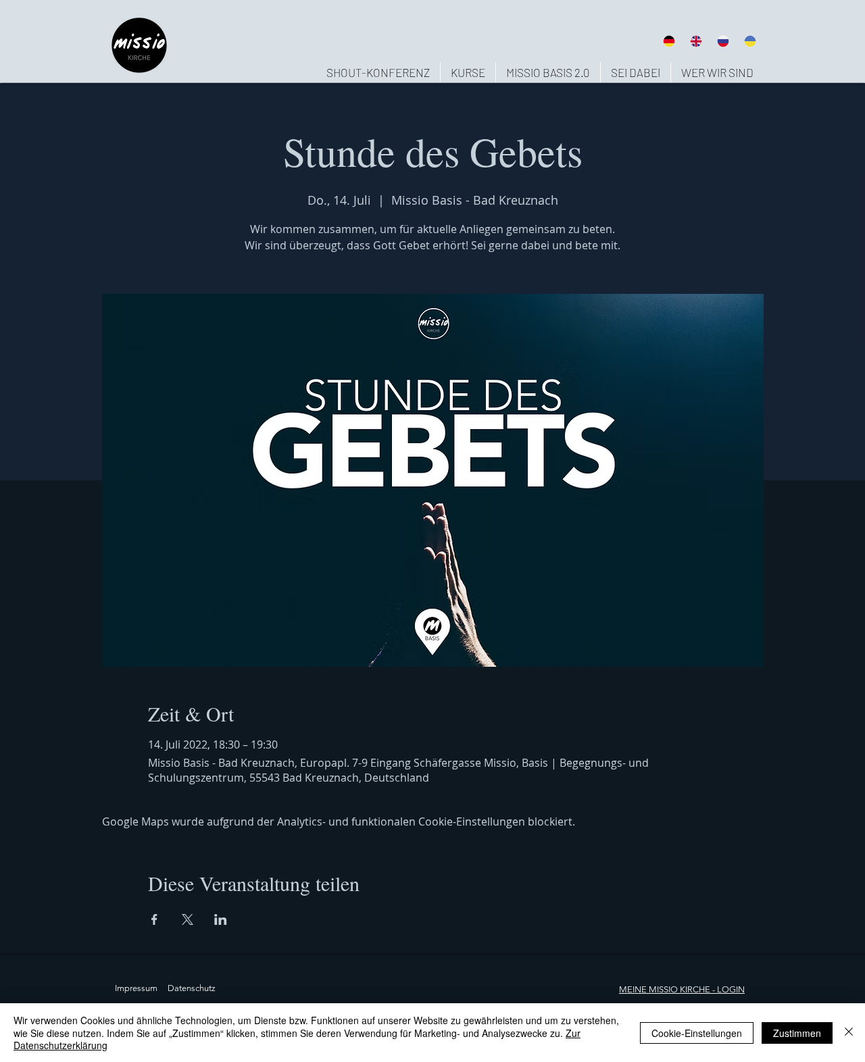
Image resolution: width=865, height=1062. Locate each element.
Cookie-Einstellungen (696, 1033)
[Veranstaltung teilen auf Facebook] (154, 919)
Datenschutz (192, 988)
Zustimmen (797, 1033)
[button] (717, 72)
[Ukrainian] (750, 41)
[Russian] (723, 41)
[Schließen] (849, 1032)
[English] (695, 41)
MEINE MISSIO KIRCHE (664, 989)
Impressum (136, 988)
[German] (669, 41)
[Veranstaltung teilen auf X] (187, 919)
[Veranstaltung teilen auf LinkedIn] (220, 919)
